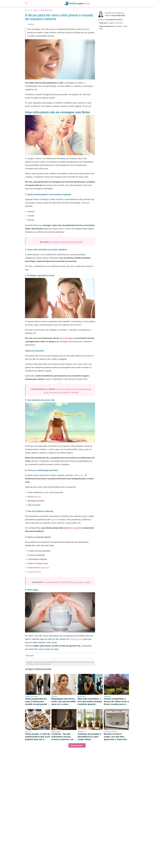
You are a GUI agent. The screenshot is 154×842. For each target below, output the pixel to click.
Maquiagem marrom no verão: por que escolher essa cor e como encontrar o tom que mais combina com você (63, 701)
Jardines (107, 696)
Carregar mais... (77, 745)
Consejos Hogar (31, 696)
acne (80, 475)
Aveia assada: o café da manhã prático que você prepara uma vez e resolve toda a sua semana (37, 737)
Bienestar (81, 696)
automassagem (66, 338)
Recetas (28, 731)
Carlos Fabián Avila (118, 15)
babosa (37, 496)
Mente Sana (55, 731)
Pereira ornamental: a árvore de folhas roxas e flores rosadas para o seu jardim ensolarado (116, 701)
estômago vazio (76, 639)
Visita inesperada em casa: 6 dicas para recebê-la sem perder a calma (37, 701)
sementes (45, 567)
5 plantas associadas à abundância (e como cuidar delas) (89, 737)
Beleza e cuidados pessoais (43, 10)
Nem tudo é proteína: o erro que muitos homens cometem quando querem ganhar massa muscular (90, 701)
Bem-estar (28, 10)
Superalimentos (34, 572)
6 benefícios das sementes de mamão (66, 242)
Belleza (54, 696)
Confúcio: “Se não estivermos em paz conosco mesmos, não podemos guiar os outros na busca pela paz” (62, 737)
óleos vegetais (75, 528)
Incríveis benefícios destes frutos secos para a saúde (67, 582)
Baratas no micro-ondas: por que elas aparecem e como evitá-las (116, 737)
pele (54, 519)
